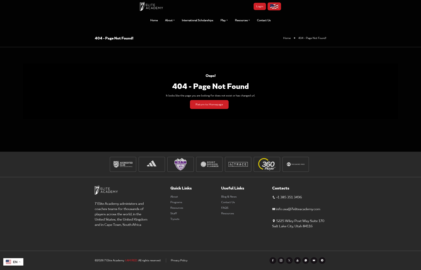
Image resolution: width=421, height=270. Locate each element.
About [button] (169, 20)
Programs (176, 202)
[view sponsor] (123, 164)
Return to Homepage (209, 104)
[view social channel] (273, 260)
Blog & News (229, 196)
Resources (176, 208)
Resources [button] (241, 20)
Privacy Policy (179, 260)
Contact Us (264, 20)
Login (259, 6)
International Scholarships (197, 20)
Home (154, 20)
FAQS (224, 208)
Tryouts (174, 219)
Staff (173, 213)
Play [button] (223, 20)
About (174, 196)
